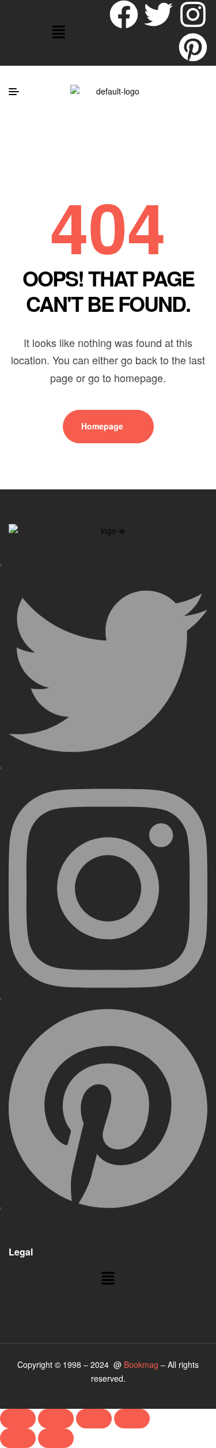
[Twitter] (158, 14)
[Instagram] (193, 14)
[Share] (94, 1418)
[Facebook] (123, 14)
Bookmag (141, 1364)
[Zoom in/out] (18, 1418)
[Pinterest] (193, 47)
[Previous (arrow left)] (18, 1438)
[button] (58, 33)
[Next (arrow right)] (56, 1438)
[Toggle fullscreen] (56, 1418)
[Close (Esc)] (132, 1418)
